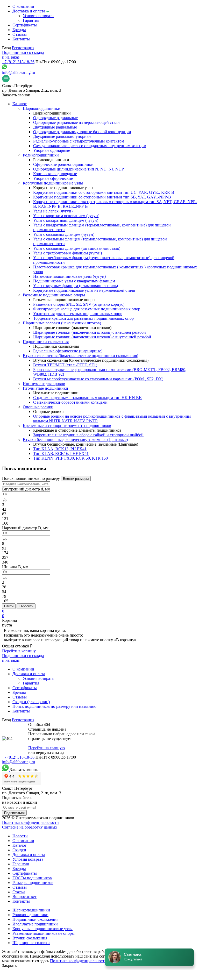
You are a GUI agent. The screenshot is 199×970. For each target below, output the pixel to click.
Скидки (19, 850)
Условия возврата (27, 859)
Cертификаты (24, 873)
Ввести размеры (76, 479)
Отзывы (19, 887)
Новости (20, 836)
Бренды (19, 868)
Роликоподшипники (30, 914)
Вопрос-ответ (24, 896)
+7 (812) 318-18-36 (18, 62)
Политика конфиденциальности (30, 822)
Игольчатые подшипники (35, 924)
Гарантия (20, 864)
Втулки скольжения (29, 938)
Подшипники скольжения (35, 919)
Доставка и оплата (28, 854)
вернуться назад (50, 752)
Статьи (18, 892)
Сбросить (26, 606)
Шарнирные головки (31, 942)
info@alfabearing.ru (18, 72)
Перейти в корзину (19, 651)
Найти (8, 606)
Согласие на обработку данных (29, 827)
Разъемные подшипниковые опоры (43, 933)
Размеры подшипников (32, 882)
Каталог (19, 845)
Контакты (21, 901)
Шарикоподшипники (31, 910)
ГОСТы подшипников (32, 878)
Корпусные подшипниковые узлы (42, 928)
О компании (23, 840)
